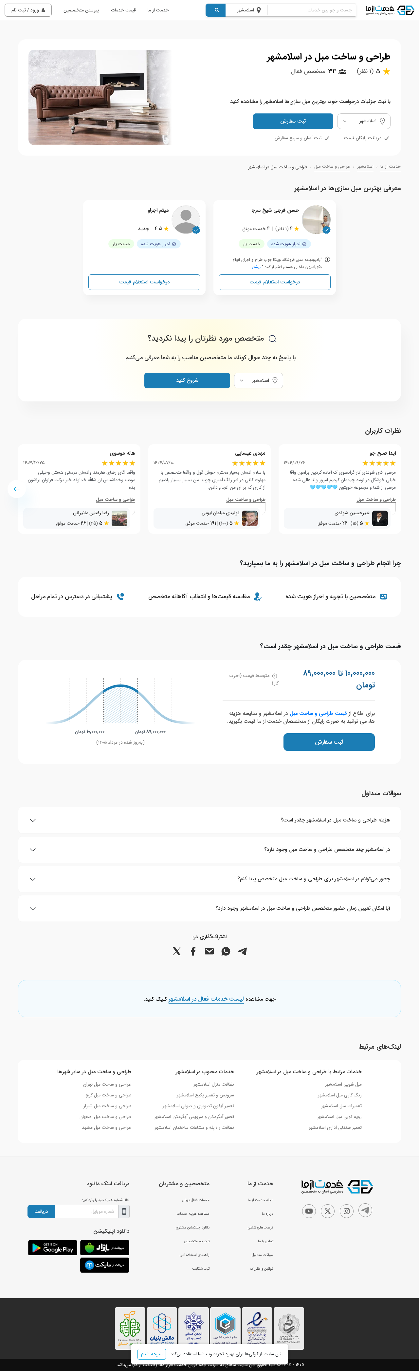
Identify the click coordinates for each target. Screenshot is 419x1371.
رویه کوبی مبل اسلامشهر (339, 1116)
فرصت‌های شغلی (260, 1227)
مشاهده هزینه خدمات (193, 1214)
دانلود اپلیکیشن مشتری (193, 1227)
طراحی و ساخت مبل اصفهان (105, 1116)
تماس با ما (265, 1241)
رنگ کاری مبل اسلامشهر (340, 1095)
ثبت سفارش (293, 121)
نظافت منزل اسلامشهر (213, 1084)
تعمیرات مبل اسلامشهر (341, 1105)
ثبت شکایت (201, 1269)
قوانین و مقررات (261, 1269)
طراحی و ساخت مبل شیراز (107, 1105)
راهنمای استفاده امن (195, 1255)
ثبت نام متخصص (197, 1241)
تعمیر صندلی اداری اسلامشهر (335, 1127)
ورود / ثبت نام (25, 10)
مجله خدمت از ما (260, 1200)
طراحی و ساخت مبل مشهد (106, 1127)
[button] (17, 489)
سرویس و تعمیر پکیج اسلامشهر (205, 1095)
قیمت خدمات (123, 10)
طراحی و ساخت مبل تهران (107, 1084)
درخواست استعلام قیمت (274, 282)
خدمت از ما (158, 10)
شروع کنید (187, 380)
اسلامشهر (365, 166)
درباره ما (267, 1214)
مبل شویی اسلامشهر (343, 1084)
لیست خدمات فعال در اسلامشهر (206, 999)
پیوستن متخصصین (81, 10)
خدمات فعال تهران (196, 1200)
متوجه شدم (151, 1354)
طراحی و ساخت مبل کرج (108, 1095)
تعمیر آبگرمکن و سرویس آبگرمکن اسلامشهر (194, 1116)
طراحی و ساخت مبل (332, 166)
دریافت (41, 1211)
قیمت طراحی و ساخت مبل (318, 713)
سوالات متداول (262, 1255)
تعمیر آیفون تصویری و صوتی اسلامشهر (198, 1105)
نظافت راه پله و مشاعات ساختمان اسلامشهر (194, 1127)
